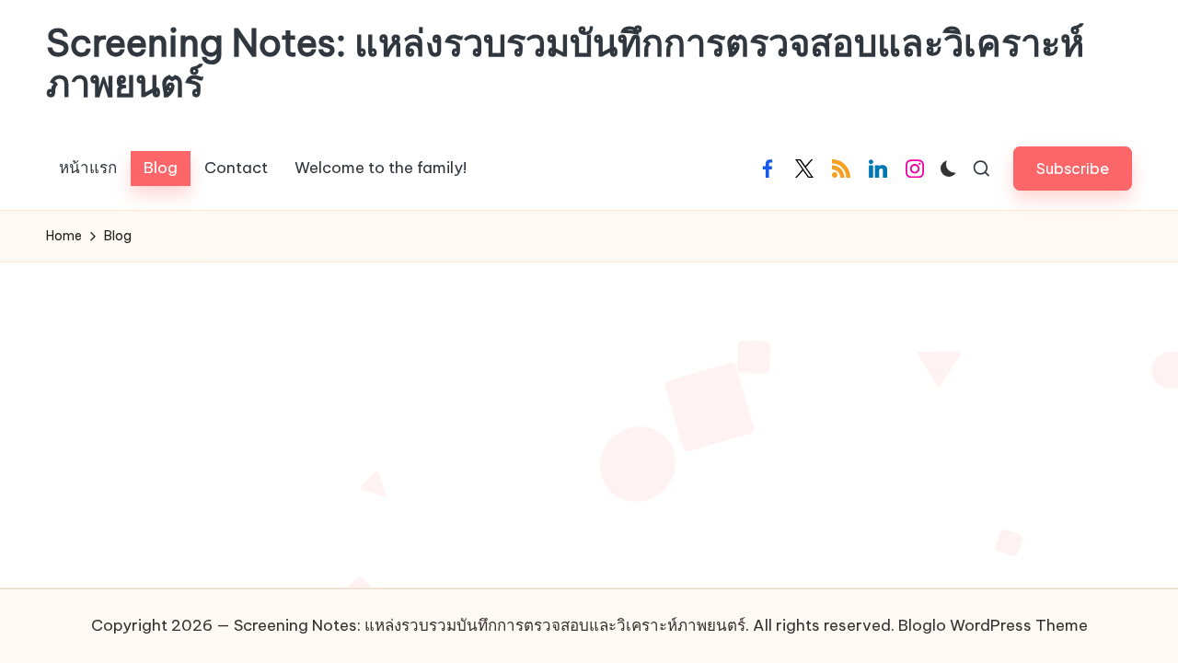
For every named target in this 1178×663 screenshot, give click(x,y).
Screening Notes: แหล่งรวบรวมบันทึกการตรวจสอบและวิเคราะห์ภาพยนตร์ (565, 63)
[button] (1072, 168)
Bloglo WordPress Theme (993, 625)
